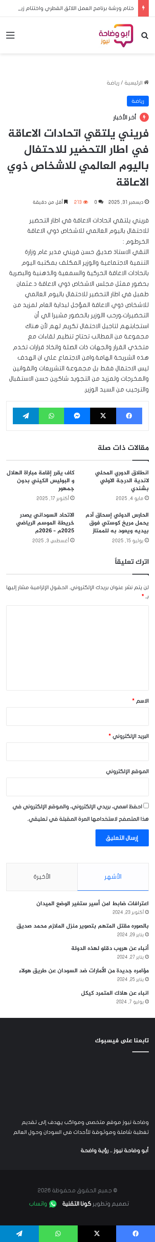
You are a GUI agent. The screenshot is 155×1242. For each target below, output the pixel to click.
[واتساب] (51, 416)
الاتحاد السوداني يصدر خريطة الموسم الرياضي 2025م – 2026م (45, 523)
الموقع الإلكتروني (127, 771)
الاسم (140, 701)
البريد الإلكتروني (129, 736)
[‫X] (103, 416)
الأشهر (113, 876)
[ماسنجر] (77, 416)
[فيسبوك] (129, 416)
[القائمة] (10, 38)
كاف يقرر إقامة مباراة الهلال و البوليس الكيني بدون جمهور (40, 480)
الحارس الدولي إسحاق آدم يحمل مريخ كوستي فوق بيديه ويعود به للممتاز (117, 523)
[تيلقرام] (26, 416)
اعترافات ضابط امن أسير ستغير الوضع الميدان (92, 904)
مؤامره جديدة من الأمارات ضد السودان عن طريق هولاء (84, 971)
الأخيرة (41, 876)
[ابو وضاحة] (116, 35)
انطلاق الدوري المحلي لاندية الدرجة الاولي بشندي (122, 480)
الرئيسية (134, 83)
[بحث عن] (145, 38)
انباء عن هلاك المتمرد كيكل (115, 993)
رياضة (113, 83)
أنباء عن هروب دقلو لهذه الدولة (110, 948)
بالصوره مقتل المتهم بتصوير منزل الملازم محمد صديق (83, 926)
